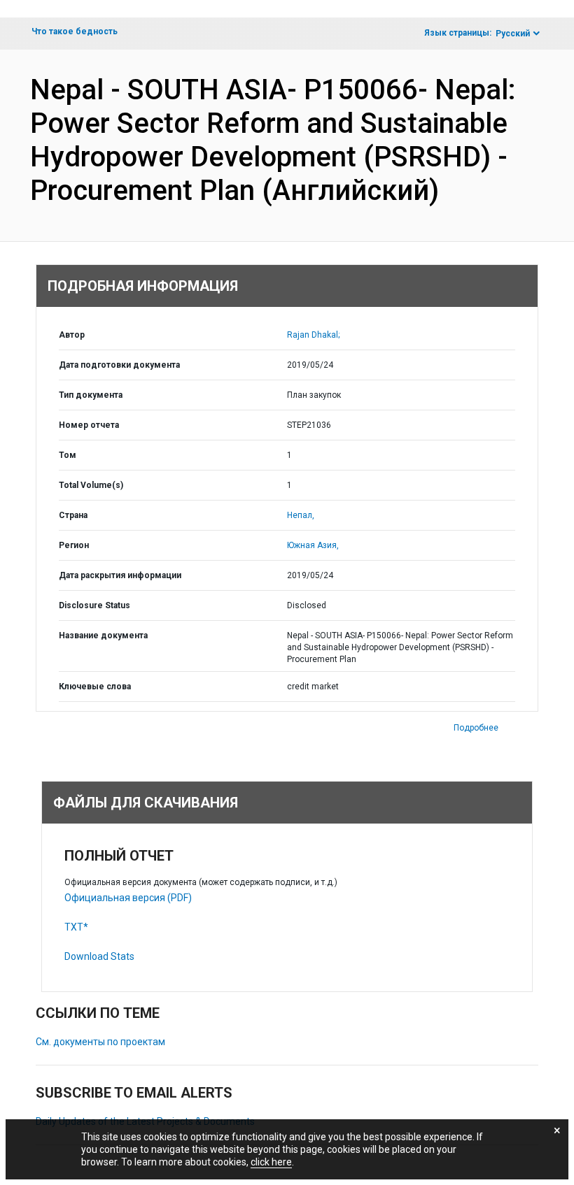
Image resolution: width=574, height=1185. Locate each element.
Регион (74, 545)
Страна (73, 515)
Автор (72, 335)
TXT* (76, 927)
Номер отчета (89, 425)
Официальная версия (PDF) (128, 897)
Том (67, 455)
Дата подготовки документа (119, 365)
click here (271, 1162)
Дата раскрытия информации (120, 575)
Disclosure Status (94, 605)
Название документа (103, 635)
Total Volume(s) (91, 485)
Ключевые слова (95, 686)
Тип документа (90, 395)
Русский (513, 33)
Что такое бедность (74, 31)
